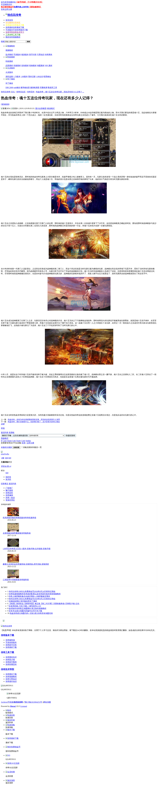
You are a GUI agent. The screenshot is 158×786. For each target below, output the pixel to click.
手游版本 (17, 30)
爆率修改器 (25, 87)
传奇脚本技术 (11, 657)
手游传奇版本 (11, 642)
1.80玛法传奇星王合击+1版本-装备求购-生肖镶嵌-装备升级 (26, 549)
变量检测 (43, 87)
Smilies (28, 441)
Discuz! (13, 706)
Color (5, 441)
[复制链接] (5, 104)
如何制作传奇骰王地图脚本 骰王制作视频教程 (27, 608)
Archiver (4, 702)
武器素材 (9, 66)
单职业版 (9, 76)
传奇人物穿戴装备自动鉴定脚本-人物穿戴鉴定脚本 (29, 596)
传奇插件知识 (11, 681)
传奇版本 (15, 25)
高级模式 (4, 438)
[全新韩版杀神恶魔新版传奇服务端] (13, 531)
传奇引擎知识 (11, 679)
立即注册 (8, 9)
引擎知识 (40, 55)
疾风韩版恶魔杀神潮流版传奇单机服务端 (19, 518)
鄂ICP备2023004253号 (33, 702)
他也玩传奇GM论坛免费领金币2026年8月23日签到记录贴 (32, 599)
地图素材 (40, 66)
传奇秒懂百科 (11, 664)
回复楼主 (4, 484)
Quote (18, 441)
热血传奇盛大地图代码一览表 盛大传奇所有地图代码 (31, 613)
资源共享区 (10, 500)
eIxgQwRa (5, 454)
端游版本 (25, 55)
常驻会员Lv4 (6, 466)
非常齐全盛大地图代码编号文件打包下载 (25, 611)
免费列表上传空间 (21, 7)
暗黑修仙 (47, 76)
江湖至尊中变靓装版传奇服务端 (16, 580)
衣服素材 (17, 66)
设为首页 (4, 2)
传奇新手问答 (11, 645)
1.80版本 (24, 76)
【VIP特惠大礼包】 (35, 2)
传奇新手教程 (11, 662)
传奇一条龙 (10, 498)
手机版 (10, 702)
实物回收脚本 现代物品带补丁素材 (23, 601)
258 (2, 458)
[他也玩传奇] (13, 14)
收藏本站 (12, 2)
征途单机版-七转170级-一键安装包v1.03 (25, 606)
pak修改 (17, 87)
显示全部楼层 (40, 108)
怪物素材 (33, 66)
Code (23, 441)
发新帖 (11, 432)
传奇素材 (15, 27)
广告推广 (9, 488)
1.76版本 (16, 76)
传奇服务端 (10, 640)
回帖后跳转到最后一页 (32, 447)
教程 (13, 37)
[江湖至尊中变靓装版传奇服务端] (13, 577)
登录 (3, 9)
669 (9, 458)
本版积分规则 (6, 447)
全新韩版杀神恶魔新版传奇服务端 (17, 533)
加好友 (8, 477)
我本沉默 (32, 76)
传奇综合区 (21, 92)
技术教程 (9, 55)
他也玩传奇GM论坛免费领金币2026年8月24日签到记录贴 (32, 591)
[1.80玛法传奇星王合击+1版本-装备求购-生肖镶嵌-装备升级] (13, 546)
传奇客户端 (10, 660)
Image (9, 441)
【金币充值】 (21, 2)
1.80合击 (39, 76)
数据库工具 (52, 87)
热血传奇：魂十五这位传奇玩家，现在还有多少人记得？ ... (60, 92)
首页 (9, 20)
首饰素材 (25, 66)
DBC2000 (9, 87)
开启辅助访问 (6, 4)
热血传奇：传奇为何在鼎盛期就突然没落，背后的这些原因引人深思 (34, 419)
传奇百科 (30, 92)
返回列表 (4, 432)
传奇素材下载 (11, 647)
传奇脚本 (48, 55)
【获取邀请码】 (35, 7)
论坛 (13, 22)
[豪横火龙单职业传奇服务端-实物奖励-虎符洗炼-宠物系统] (13, 562)
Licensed (23, 706)
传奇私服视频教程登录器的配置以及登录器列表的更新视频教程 (35, 594)
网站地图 (47, 702)
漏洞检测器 (34, 87)
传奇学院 (15, 32)
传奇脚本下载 (11, 674)
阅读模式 (51, 108)
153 (6, 458)
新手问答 (33, 55)
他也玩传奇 (5, 92)
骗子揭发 (9, 490)
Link (14, 441)
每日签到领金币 (7, 7)
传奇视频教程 (11, 677)
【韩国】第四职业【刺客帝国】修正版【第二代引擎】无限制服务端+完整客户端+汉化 (44, 604)
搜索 (3, 41)
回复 (3, 424)
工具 (13, 35)
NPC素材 (48, 66)
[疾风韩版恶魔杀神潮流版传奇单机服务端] (13, 515)
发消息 (8, 479)
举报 (3, 428)
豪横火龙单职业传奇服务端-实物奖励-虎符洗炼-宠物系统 (26, 564)
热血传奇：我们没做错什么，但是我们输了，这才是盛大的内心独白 (34, 422)
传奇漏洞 (9, 495)
